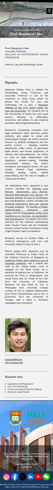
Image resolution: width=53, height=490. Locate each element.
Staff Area (25, 487)
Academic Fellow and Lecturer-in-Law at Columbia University (26, 262)
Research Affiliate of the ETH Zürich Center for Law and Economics (26, 108)
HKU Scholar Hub (14, 362)
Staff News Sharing (39, 487)
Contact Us (26, 466)
